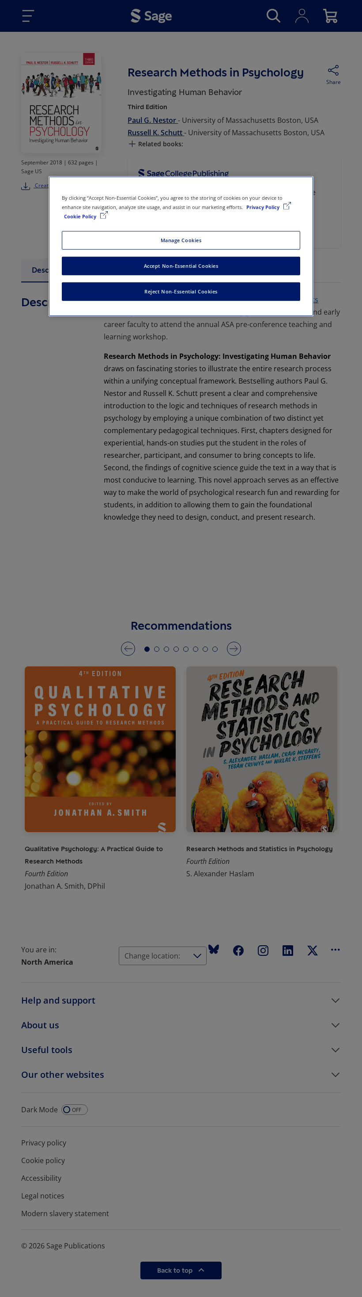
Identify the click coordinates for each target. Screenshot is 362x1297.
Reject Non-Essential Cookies (181, 291)
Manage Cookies (181, 240)
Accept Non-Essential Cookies (181, 265)
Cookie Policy (81, 216)
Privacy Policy (263, 207)
